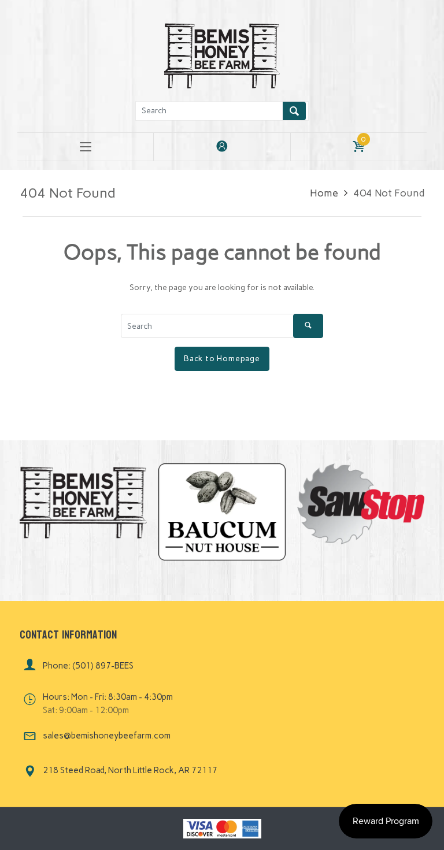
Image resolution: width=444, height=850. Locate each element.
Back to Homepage (222, 358)
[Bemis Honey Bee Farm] (222, 54)
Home (324, 193)
